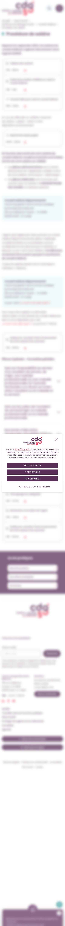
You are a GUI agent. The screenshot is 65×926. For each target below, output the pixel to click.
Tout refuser (32, 472)
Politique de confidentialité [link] (34, 486)
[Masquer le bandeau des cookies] (56, 440)
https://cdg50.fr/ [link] (23, 449)
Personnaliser (32, 478)
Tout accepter (32, 465)
